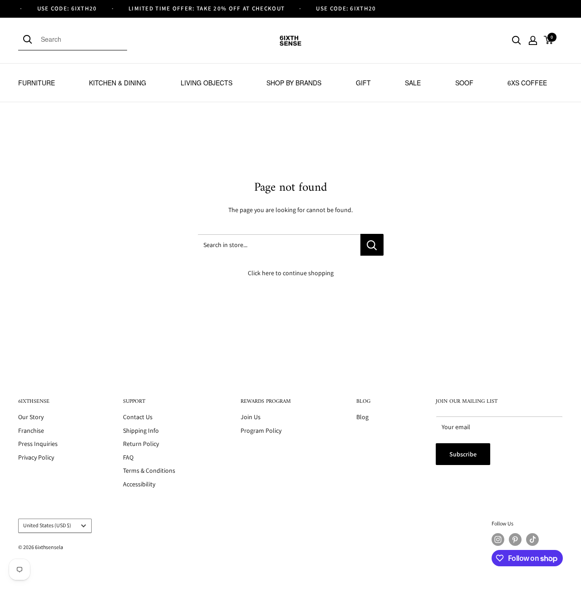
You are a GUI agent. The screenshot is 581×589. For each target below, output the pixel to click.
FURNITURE (36, 82)
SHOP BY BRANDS (293, 82)
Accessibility (139, 484)
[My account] (532, 40)
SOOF (464, 82)
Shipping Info (141, 430)
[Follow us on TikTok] (532, 539)
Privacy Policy (36, 457)
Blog (362, 417)
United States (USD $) (47, 525)
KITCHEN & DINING (117, 82)
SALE (413, 82)
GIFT (363, 82)
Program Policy (261, 430)
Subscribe (463, 454)
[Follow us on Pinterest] (515, 539)
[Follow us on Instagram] (498, 539)
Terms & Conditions (149, 470)
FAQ (128, 457)
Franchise (31, 430)
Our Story (31, 417)
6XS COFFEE (527, 82)
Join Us (251, 417)
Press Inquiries (38, 444)
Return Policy (141, 444)
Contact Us (138, 417)
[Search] (29, 39)
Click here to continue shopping (291, 273)
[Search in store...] (372, 245)
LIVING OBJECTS (206, 82)
